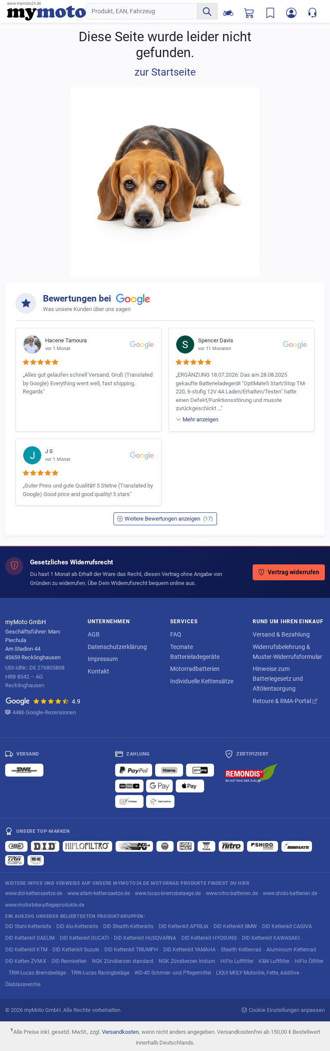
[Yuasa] (206, 846)
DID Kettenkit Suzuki (75, 949)
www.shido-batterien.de (290, 893)
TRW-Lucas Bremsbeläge (37, 972)
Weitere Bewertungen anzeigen (169, 518)
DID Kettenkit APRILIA (183, 926)
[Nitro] (231, 846)
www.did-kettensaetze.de (33, 893)
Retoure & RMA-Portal (282, 701)
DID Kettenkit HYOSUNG (209, 938)
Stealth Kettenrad (241, 949)
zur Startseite (165, 72)
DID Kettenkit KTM (26, 949)
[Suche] (207, 11)
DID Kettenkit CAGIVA (287, 926)
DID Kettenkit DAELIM (30, 938)
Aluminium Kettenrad (291, 949)
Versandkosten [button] (120, 1032)
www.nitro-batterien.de (232, 893)
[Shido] (262, 846)
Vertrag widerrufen (293, 572)
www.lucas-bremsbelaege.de (168, 893)
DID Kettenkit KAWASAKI (270, 938)
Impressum (103, 658)
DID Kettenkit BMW (235, 926)
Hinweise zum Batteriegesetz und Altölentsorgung (278, 678)
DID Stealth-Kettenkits (128, 926)
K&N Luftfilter (274, 961)
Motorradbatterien (195, 668)
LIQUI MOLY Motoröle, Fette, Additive (257, 972)
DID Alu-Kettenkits (77, 926)
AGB (94, 634)
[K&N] (134, 846)
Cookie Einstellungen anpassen (287, 1010)
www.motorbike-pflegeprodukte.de (44, 905)
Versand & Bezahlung (281, 634)
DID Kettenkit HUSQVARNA (145, 938)
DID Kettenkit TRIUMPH (131, 949)
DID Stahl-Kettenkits (28, 926)
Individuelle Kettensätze (201, 681)
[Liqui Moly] (185, 846)
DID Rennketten (69, 961)
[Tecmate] (296, 846)
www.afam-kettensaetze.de (98, 893)
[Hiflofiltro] (87, 846)
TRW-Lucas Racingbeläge (100, 972)
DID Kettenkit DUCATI (84, 938)
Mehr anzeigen (200, 419)
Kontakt (98, 671)
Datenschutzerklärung (117, 646)
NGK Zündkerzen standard (122, 961)
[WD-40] (36, 860)
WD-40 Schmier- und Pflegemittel (172, 972)
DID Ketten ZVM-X (25, 961)
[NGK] (165, 846)
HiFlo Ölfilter (309, 961)
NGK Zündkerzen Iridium (187, 961)
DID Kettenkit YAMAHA (189, 949)
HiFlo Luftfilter (237, 961)
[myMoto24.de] (46, 11)
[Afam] (16, 846)
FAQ (175, 634)
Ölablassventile (22, 984)
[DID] (45, 846)
